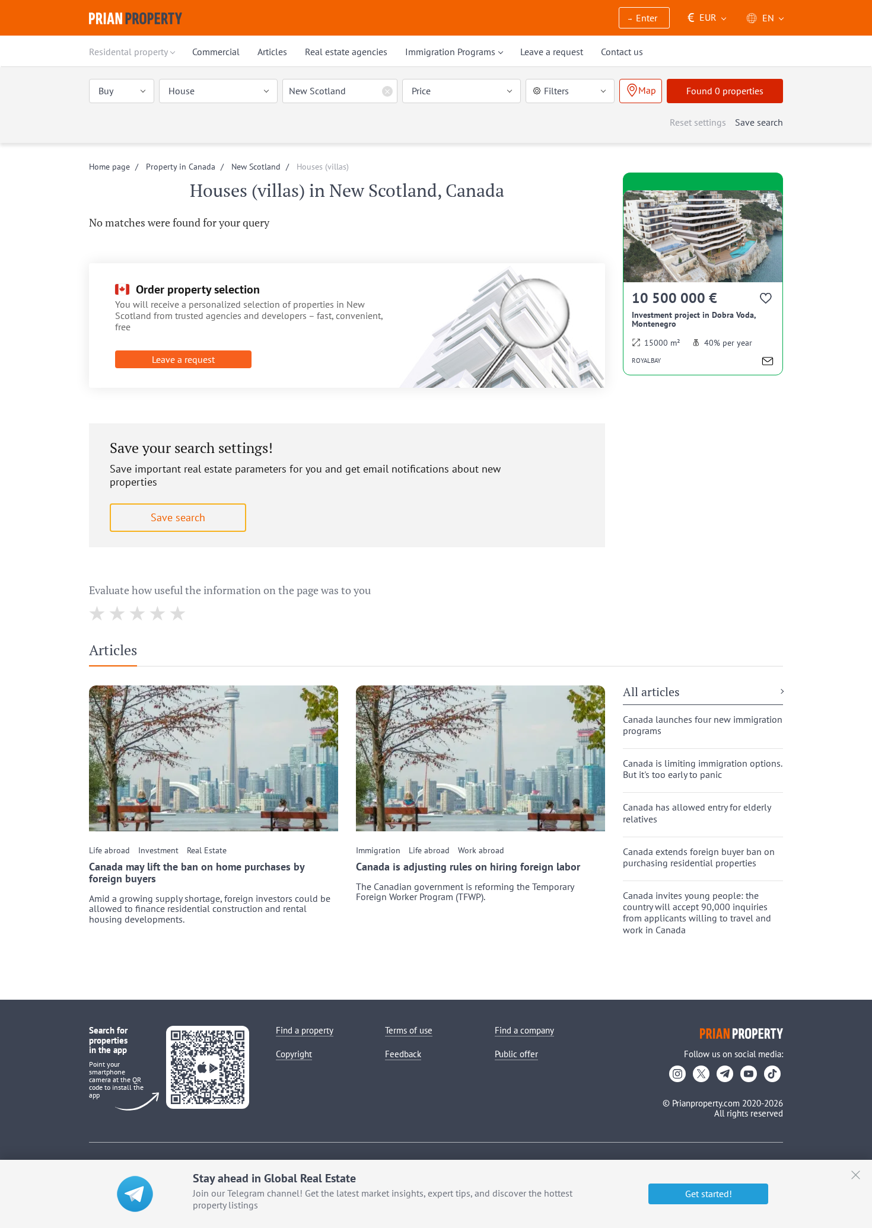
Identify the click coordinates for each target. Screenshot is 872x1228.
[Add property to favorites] (766, 300)
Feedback (403, 1054)
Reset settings (698, 122)
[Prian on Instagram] (677, 1074)
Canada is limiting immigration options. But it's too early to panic (702, 769)
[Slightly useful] (138, 613)
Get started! (708, 1194)
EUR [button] (702, 17)
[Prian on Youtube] (748, 1074)
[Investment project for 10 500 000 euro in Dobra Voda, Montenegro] (702, 282)
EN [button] (768, 18)
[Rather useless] (117, 613)
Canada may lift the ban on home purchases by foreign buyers (196, 873)
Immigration (378, 850)
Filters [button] (556, 91)
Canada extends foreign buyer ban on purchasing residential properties (699, 857)
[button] (644, 18)
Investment (158, 850)
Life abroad (109, 850)
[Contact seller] (767, 362)
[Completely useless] (97, 613)
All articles (651, 692)
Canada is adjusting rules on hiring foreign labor (468, 867)
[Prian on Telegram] (725, 1074)
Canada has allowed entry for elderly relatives (697, 813)
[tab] (117, 653)
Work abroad (481, 850)
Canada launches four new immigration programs (702, 725)
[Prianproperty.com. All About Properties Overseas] (135, 18)
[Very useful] (178, 613)
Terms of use (408, 1030)
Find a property (304, 1030)
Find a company (524, 1030)
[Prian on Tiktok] (772, 1074)
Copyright (294, 1054)
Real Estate (207, 850)
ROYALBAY (646, 360)
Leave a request (183, 359)
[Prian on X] (701, 1074)
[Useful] (158, 613)
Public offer (516, 1054)
